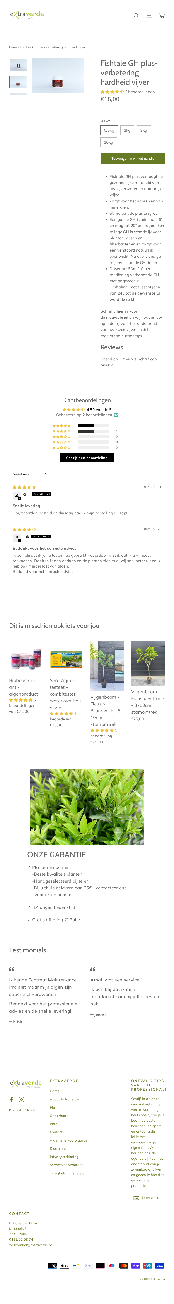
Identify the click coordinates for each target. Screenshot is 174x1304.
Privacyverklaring (64, 1156)
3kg (143, 130)
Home (13, 47)
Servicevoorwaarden (67, 1165)
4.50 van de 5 (99, 409)
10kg (108, 142)
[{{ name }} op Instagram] (21, 1099)
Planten (56, 1107)
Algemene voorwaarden (70, 1140)
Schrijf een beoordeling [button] (87, 458)
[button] (113, 91)
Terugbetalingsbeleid (67, 1173)
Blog (54, 1124)
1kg (127, 130)
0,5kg (109, 130)
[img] (24, 487)
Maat (105, 121)
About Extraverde (64, 1099)
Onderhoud (59, 1116)
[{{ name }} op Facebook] (11, 1099)
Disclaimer (58, 1148)
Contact (56, 1132)
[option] (58, 75)
